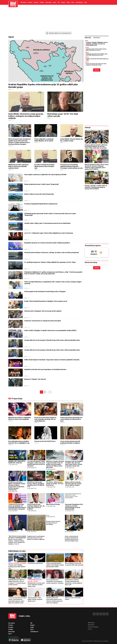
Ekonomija (48, 2)
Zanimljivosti (79, 2)
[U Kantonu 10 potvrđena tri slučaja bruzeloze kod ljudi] (15, 324)
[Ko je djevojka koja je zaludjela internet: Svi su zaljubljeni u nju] (19, 433)
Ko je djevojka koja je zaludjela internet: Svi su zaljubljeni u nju (19, 442)
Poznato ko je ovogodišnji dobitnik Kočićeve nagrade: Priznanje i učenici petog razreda (71, 166)
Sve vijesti (23, 2)
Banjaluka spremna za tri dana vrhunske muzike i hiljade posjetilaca (47, 243)
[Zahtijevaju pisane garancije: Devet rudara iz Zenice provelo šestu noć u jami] (15, 217)
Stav (85, 2)
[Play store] (13, 640)
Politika (42, 2)
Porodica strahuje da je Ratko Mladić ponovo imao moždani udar (44, 166)
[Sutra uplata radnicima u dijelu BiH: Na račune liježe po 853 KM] (15, 178)
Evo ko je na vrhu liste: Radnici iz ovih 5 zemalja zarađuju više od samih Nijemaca (45, 419)
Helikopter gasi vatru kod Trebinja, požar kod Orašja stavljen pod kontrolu (97, 54)
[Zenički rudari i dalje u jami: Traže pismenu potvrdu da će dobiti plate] (15, 226)
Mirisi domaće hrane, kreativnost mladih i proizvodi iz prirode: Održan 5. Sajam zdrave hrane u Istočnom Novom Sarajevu (19, 141)
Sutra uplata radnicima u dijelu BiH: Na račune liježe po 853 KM (45, 174)
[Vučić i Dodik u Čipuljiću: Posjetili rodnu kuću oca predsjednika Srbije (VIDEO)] (15, 334)
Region (63, 2)
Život (72, 2)
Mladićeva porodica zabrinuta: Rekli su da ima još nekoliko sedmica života (18, 166)
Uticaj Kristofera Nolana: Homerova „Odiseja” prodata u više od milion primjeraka (51, 252)
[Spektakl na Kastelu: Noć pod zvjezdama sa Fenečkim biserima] (15, 373)
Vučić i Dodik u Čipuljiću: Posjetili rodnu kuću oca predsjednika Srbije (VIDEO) (50, 330)
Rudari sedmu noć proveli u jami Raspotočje (39, 194)
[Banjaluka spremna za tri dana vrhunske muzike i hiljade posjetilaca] (15, 246)
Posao (90, 629)
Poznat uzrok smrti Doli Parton (44, 441)
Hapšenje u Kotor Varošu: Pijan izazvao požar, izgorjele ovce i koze (96, 49)
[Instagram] (104, 614)
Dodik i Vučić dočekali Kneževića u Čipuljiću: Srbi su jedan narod (45, 301)
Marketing (91, 622)
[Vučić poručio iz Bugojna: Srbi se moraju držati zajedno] (15, 314)
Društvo (30, 2)
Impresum (91, 625)
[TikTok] (100, 614)
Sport (54, 2)
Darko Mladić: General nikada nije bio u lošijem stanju (71, 140)
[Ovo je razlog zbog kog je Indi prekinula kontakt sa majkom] (71, 433)
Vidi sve (97, 70)
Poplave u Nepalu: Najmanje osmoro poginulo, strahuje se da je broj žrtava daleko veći (97, 44)
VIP (59, 2)
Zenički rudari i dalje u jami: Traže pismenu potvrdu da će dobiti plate (47, 223)
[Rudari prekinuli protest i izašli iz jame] (15, 187)
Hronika (36, 2)
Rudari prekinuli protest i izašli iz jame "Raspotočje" (41, 184)
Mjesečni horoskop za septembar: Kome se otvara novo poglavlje (19, 418)
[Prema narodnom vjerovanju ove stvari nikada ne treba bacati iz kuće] (71, 409)
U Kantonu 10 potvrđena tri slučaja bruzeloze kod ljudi (42, 321)
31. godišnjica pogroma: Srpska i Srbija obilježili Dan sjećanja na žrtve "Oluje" (50, 262)
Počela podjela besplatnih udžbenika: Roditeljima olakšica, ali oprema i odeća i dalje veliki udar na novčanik (96, 146)
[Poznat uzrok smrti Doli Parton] (45, 433)
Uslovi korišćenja (93, 627)
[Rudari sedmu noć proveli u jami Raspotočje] (15, 197)
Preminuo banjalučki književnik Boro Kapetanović (40, 204)
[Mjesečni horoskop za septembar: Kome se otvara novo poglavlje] (19, 409)
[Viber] (107, 614)
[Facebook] (94, 614)
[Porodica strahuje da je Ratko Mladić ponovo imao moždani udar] (45, 156)
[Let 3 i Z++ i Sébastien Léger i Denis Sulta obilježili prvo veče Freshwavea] (15, 236)
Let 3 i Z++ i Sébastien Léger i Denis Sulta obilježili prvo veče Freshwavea (48, 233)
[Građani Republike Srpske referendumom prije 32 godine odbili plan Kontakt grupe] (45, 61)
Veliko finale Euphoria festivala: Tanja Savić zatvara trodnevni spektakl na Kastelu (51, 360)
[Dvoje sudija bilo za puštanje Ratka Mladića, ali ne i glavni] (45, 130)
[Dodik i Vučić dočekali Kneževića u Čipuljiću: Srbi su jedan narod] (15, 304)
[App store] (25, 640)
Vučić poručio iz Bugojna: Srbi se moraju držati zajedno (43, 311)
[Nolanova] (15, 382)
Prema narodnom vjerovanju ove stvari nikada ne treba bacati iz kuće (71, 419)
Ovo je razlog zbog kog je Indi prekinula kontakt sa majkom (70, 442)
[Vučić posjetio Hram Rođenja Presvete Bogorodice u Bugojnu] (15, 295)
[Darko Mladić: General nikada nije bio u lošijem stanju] (71, 130)
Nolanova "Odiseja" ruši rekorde (35, 379)
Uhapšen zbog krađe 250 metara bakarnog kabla (97, 59)
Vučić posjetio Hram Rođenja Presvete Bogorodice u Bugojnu (45, 291)
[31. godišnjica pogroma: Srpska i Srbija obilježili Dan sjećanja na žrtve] (15, 265)
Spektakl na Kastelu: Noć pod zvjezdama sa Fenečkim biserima (45, 369)
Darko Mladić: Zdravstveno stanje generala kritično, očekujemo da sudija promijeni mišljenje (25, 116)
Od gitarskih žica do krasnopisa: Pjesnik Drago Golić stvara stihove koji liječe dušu (52, 340)
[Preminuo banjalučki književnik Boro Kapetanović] (15, 207)
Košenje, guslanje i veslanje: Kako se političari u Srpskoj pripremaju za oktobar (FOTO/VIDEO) (96, 187)
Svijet (68, 2)
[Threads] (97, 614)
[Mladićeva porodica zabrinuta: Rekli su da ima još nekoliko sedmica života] (19, 156)
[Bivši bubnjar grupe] (65, 102)
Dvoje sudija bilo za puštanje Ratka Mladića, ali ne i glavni (43, 140)
